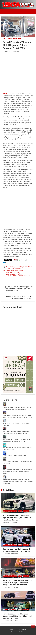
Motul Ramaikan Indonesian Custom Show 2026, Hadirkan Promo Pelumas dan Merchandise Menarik (17, 471)
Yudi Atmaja (16, 522)
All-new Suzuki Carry (9, 268)
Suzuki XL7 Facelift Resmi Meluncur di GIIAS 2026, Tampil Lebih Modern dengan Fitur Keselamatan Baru (17, 582)
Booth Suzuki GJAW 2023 (10, 270)
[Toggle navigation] (3, 11)
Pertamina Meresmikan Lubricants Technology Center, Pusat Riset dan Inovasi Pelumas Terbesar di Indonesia (18, 481)
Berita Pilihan (8, 490)
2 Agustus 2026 (7, 553)
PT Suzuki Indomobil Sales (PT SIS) (13, 276)
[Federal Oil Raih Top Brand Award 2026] (4, 452)
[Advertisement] (18, 72)
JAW (19, 39)
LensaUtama (22, 629)
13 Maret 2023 (7, 51)
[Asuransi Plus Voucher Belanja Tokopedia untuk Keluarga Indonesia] (4, 444)
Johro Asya (15, 51)
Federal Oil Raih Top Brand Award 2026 (14, 455)
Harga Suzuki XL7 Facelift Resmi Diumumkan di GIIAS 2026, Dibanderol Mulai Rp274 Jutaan (17, 616)
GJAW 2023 (21, 270)
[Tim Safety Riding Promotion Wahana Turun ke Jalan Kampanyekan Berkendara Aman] (4, 403)
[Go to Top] (33, 626)
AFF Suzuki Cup (10, 267)
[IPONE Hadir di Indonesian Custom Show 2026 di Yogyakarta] (4, 458)
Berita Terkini (7, 39)
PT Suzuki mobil (28, 276)
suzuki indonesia (8, 278)
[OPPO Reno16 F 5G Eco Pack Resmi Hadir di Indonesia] (4, 419)
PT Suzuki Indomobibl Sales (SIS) (12, 274)
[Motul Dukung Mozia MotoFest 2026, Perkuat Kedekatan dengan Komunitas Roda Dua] (4, 427)
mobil (20, 511)
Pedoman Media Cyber (17, 632)
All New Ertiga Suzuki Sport (24, 267)
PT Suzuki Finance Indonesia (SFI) (12, 272)
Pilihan (25, 511)
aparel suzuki (19, 268)
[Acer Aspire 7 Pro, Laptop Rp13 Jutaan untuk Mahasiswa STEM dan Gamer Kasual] (4, 436)
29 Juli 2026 (6, 587)
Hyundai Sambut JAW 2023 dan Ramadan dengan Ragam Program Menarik (18, 297)
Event (15, 39)
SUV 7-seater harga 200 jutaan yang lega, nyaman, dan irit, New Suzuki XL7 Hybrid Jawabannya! (17, 517)
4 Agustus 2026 (7, 522)
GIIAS (15, 511)
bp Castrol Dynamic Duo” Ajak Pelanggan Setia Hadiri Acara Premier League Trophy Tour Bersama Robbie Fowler (19, 289)
